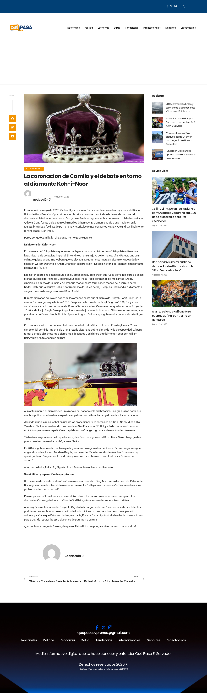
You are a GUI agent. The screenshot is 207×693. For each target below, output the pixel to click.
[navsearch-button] (183, 6)
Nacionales (73, 27)
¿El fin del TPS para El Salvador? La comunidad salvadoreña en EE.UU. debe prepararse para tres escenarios (174, 215)
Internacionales (152, 27)
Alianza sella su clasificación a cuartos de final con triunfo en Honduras (171, 316)
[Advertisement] (103, 60)
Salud (117, 27)
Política (89, 27)
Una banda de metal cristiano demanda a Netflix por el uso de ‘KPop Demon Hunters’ (172, 266)
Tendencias (131, 27)
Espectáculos (188, 27)
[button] (12, 118)
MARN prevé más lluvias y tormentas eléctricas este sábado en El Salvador (180, 107)
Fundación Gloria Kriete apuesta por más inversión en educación (180, 154)
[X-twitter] (171, 6)
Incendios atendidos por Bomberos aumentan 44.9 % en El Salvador (180, 122)
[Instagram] (175, 6)
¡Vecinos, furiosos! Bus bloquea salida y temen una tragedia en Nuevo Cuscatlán (179, 138)
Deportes (170, 27)
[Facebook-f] (167, 6)
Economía (103, 27)
